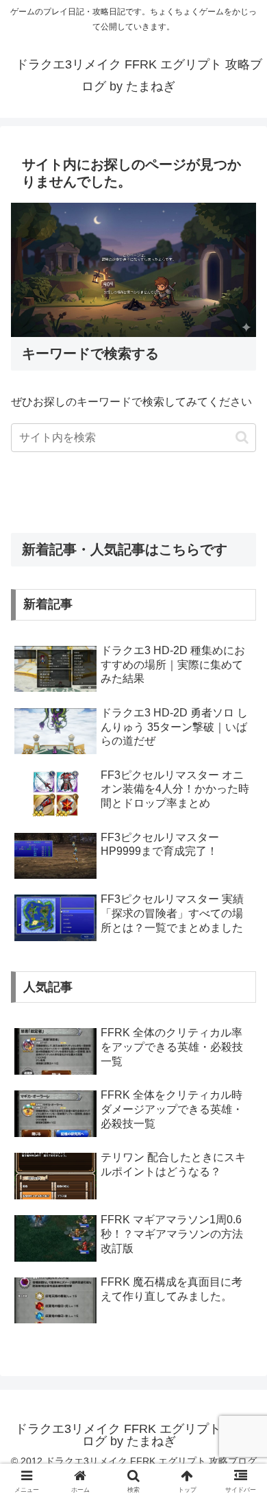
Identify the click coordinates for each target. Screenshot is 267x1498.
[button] (242, 437)
